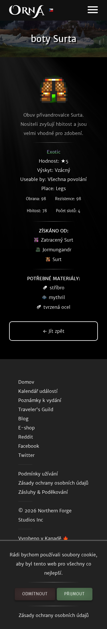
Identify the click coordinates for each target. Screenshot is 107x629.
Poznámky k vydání (39, 400)
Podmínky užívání (38, 474)
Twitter (26, 455)
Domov (26, 382)
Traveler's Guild (35, 409)
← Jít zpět (53, 331)
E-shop (26, 428)
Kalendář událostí (38, 391)
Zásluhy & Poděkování (43, 492)
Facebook (28, 446)
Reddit (25, 437)
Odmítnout (35, 594)
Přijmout (74, 594)
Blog (23, 418)
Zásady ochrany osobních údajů (54, 615)
